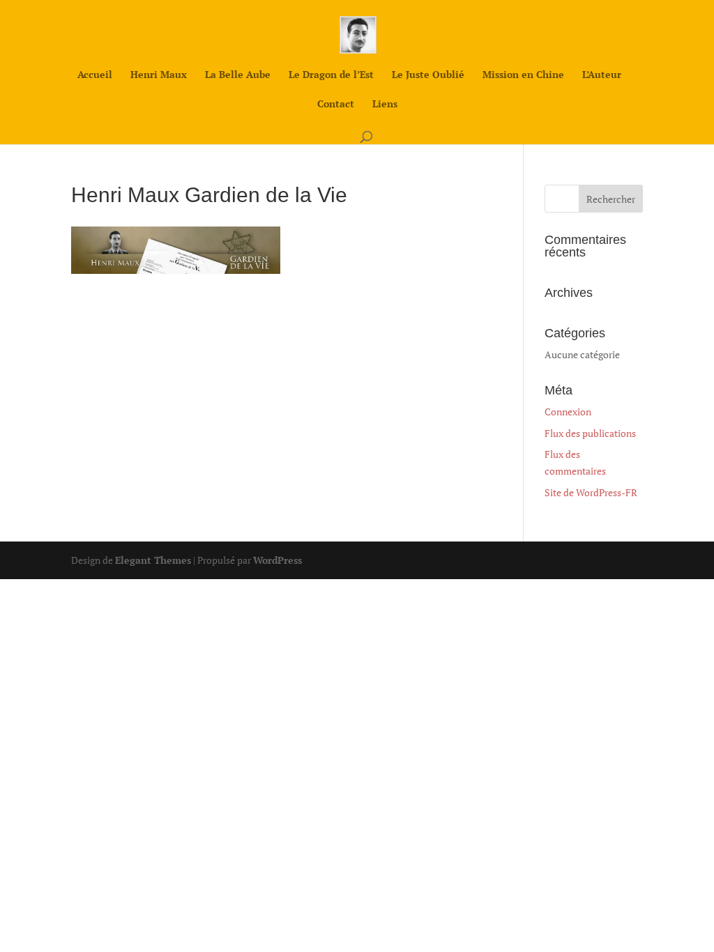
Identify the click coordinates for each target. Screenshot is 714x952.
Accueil (94, 75)
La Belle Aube (238, 75)
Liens (384, 104)
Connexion (568, 411)
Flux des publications (590, 433)
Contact (335, 104)
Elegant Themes (153, 560)
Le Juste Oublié (428, 75)
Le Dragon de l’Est (331, 75)
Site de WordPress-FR (591, 492)
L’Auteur (601, 75)
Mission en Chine (523, 75)
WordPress (277, 560)
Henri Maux (158, 75)
